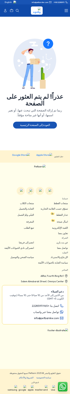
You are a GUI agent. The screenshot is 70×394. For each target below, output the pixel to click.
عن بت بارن (62, 242)
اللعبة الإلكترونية (60, 227)
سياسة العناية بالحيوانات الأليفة (53, 262)
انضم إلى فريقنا (26, 242)
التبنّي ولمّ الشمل (26, 214)
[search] (17, 10)
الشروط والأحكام (26, 377)
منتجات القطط (61, 203)
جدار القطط (62, 214)
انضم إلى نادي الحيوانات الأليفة (19, 247)
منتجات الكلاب (27, 203)
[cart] (11, 10)
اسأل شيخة (62, 221)
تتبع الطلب (29, 227)
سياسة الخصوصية (43, 377)
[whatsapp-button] (62, 386)
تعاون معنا (63, 233)
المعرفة (30, 221)
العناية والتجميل (26, 208)
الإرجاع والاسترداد (59, 257)
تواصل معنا (62, 247)
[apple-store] (42, 156)
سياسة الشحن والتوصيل (22, 257)
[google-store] (18, 156)
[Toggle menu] (66, 10)
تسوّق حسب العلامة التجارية (54, 208)
